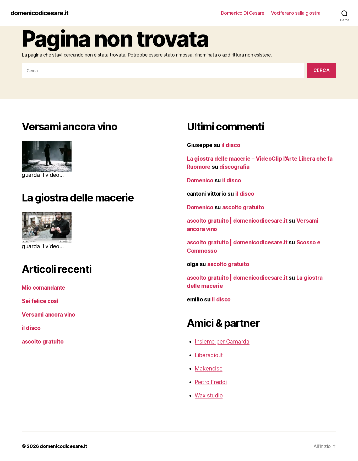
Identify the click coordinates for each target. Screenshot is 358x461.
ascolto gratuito (43, 341)
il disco (31, 328)
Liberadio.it (209, 355)
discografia (234, 167)
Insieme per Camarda (222, 341)
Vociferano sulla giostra (296, 13)
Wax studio (209, 395)
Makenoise (209, 368)
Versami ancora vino (48, 314)
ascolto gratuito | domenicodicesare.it (237, 220)
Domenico (200, 180)
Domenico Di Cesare (242, 13)
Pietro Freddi (211, 382)
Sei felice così (40, 301)
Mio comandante (43, 287)
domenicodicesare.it (39, 13)
